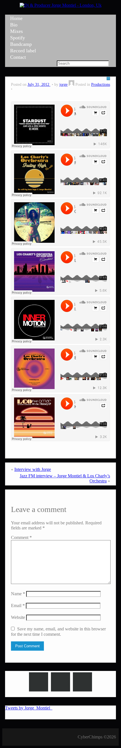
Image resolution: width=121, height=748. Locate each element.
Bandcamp (21, 44)
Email (18, 605)
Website (18, 617)
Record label (23, 50)
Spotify (17, 38)
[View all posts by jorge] (71, 84)
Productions (100, 84)
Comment (21, 537)
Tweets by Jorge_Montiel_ (28, 708)
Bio (13, 25)
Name (18, 593)
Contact (18, 57)
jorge (63, 84)
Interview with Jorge (32, 469)
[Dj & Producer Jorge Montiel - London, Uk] (61, 5)
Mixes (16, 31)
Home (16, 18)
